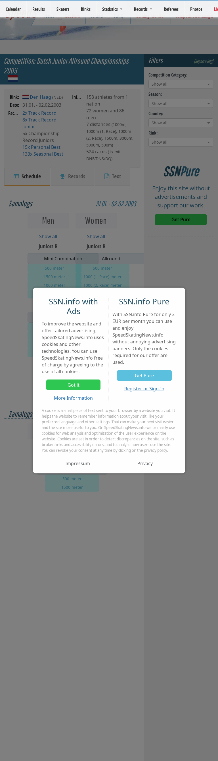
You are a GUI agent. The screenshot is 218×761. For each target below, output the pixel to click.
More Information (73, 398)
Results (38, 9)
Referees (171, 9)
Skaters (62, 9)
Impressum (77, 463)
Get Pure (144, 375)
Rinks (86, 9)
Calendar (13, 9)
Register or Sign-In (144, 388)
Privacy (145, 463)
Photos (196, 9)
